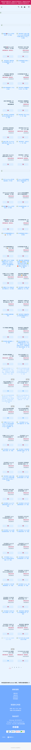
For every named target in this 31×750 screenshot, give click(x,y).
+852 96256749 (18, 720)
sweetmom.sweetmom (18, 722)
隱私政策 (15, 693)
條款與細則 (15, 699)
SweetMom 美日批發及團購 (18, 724)
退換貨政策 (15, 697)
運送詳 (15, 695)
